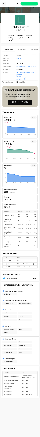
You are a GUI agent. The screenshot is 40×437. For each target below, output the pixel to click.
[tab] (8, 49)
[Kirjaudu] (18, 4)
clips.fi (19, 58)
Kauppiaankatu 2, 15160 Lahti (26, 66)
